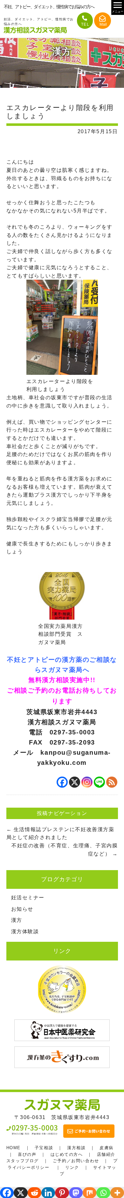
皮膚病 (107, 1147)
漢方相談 (76, 1147)
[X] (74, 782)
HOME (13, 1147)
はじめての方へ (67, 1154)
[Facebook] (62, 782)
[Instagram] (87, 782)
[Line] (99, 782)
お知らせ (22, 909)
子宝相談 (44, 1147)
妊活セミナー (28, 897)
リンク (72, 1167)
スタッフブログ (22, 1160)
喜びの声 (27, 1154)
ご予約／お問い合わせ (76, 1160)
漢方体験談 (25, 931)
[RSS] (111, 782)
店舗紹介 (106, 1154)
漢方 (16, 920)
